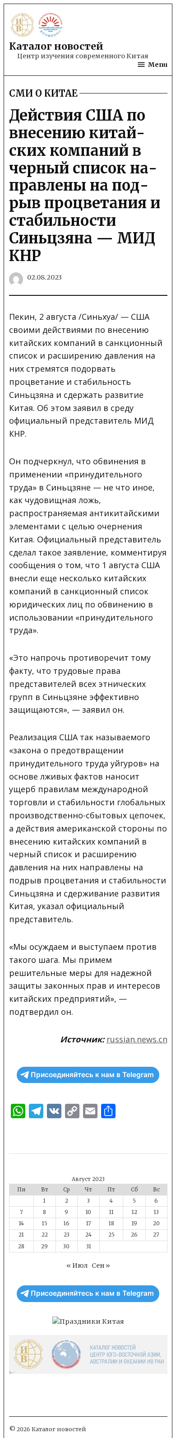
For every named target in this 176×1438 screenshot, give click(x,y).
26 (134, 1235)
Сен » (101, 1265)
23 (66, 1235)
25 (111, 1235)
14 (21, 1223)
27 (156, 1235)
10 (88, 1212)
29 (44, 1246)
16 (66, 1223)
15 (44, 1223)
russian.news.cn (137, 1039)
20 (156, 1223)
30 (66, 1246)
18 (111, 1223)
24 (88, 1235)
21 (21, 1235)
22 (45, 1235)
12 (134, 1212)
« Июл (77, 1265)
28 (21, 1246)
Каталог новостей (56, 46)
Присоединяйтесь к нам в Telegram (92, 1074)
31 (88, 1246)
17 (88, 1223)
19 (134, 1223)
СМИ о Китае (43, 93)
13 (156, 1212)
